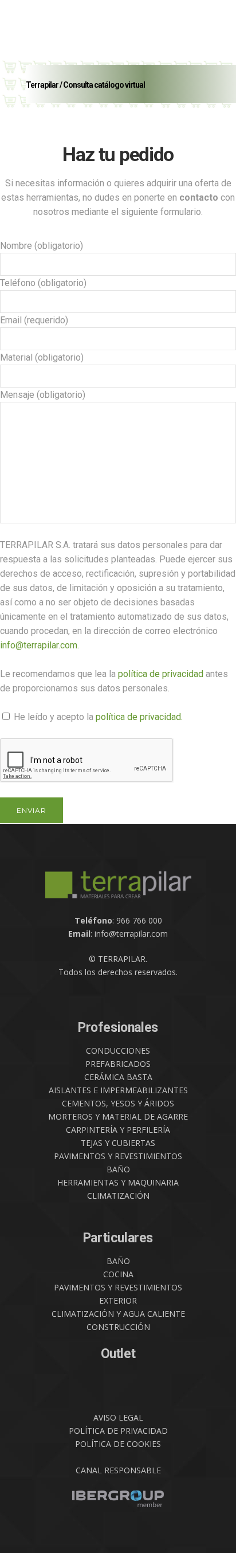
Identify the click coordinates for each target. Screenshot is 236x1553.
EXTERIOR (118, 1300)
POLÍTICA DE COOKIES (118, 1443)
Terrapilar (42, 84)
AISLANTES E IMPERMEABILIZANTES (118, 1090)
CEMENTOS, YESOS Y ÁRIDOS (118, 1103)
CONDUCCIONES (118, 1050)
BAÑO (118, 1169)
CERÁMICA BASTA (118, 1076)
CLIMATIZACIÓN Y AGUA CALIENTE (118, 1313)
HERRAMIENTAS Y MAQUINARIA (118, 1182)
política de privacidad (160, 673)
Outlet (118, 1354)
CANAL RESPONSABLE (118, 1470)
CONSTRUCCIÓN (118, 1326)
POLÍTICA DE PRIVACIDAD (118, 1430)
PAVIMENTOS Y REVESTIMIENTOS (118, 1156)
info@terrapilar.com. (39, 645)
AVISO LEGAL (118, 1417)
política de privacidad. (139, 716)
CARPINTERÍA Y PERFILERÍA (118, 1129)
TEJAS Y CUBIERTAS (118, 1142)
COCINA (118, 1274)
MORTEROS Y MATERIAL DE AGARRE (118, 1116)
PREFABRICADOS (118, 1063)
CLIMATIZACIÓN (118, 1195)
